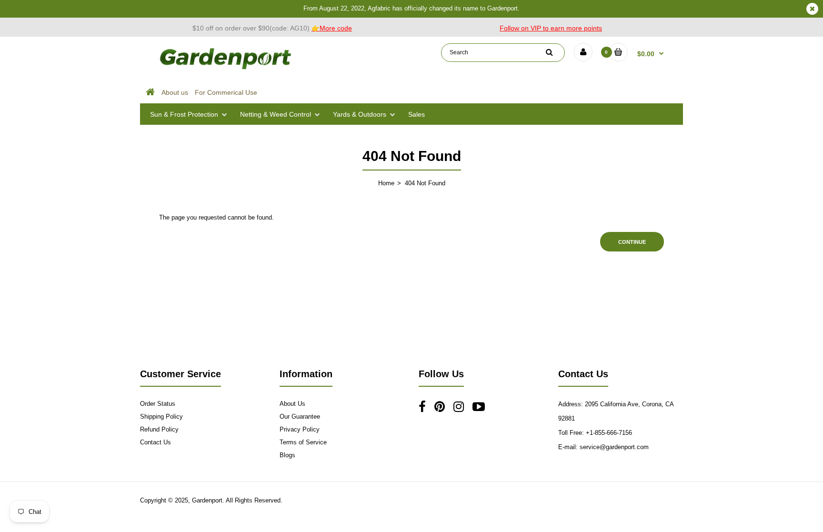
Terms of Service (303, 442)
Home (386, 183)
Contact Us (155, 442)
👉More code (331, 28)
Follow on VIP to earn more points (551, 28)
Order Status (157, 403)
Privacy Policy (300, 429)
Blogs (287, 455)
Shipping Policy (161, 416)
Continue (632, 242)
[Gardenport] (226, 69)
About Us (292, 403)
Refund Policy (159, 429)
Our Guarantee (300, 416)
